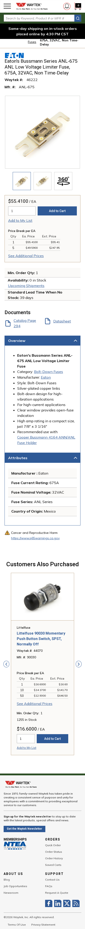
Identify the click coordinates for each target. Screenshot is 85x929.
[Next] (79, 664)
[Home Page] (32, 6)
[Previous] (6, 664)
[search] (77, 18)
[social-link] (49, 903)
